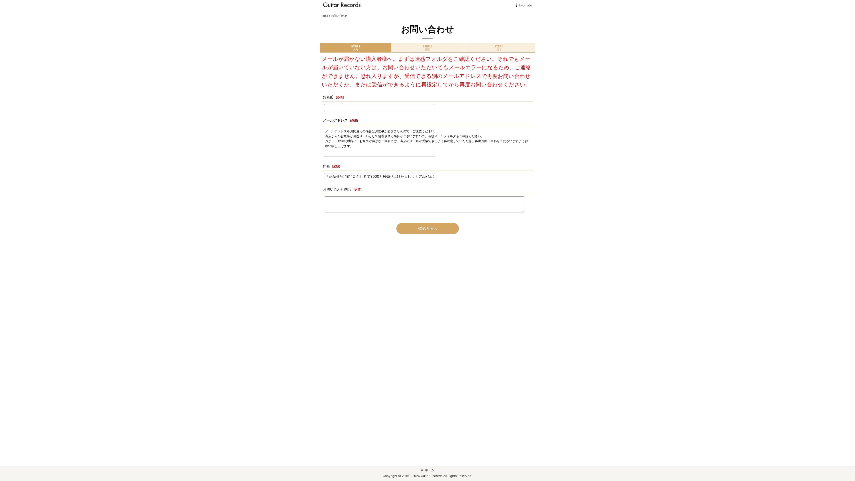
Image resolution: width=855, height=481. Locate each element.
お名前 (328, 97)
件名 (326, 166)
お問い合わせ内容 (337, 189)
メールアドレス (335, 120)
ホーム (429, 470)
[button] (523, 5)
